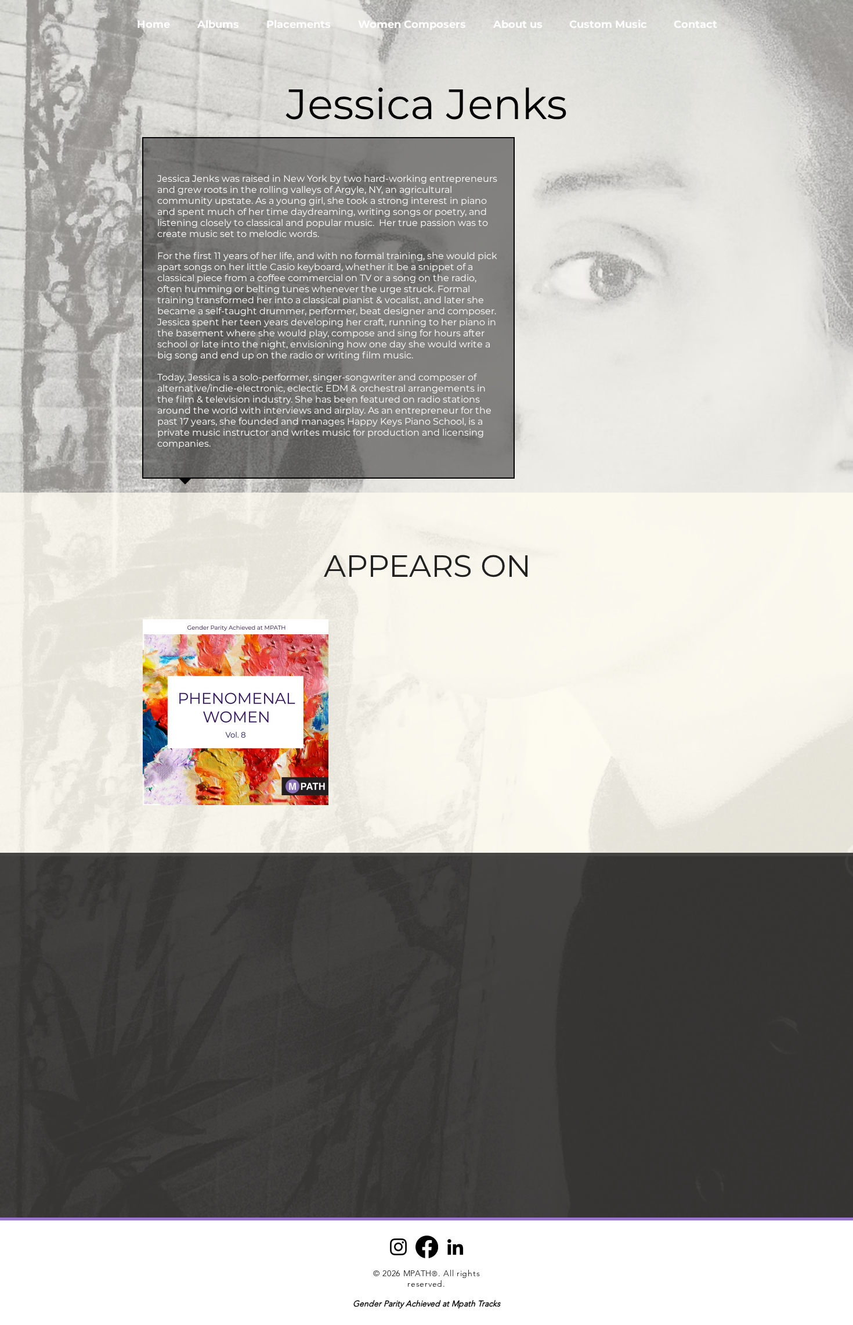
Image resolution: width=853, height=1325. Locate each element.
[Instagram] (398, 1247)
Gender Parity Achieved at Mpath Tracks (426, 1303)
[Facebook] (426, 1247)
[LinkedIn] (455, 1247)
